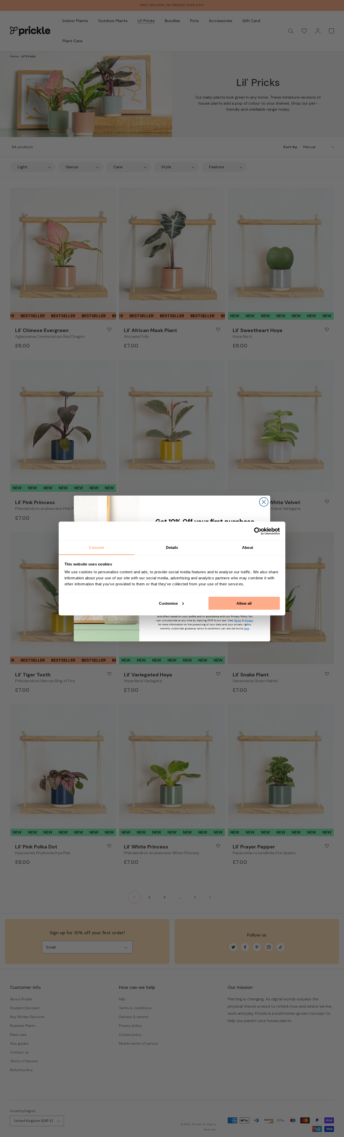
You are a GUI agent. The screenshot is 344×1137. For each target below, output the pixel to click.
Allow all (244, 603)
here (246, 628)
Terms (237, 620)
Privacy (249, 620)
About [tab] (247, 547)
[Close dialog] (263, 502)
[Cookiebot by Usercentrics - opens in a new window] (258, 531)
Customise (168, 603)
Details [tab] (172, 547)
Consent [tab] (96, 547)
